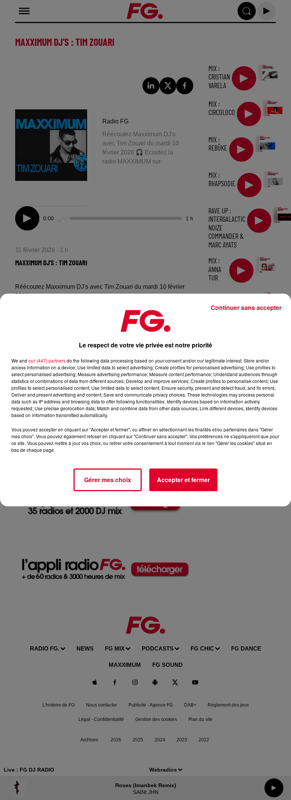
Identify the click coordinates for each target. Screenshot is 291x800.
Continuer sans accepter (246, 307)
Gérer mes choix (107, 479)
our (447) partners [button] (47, 360)
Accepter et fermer (183, 479)
